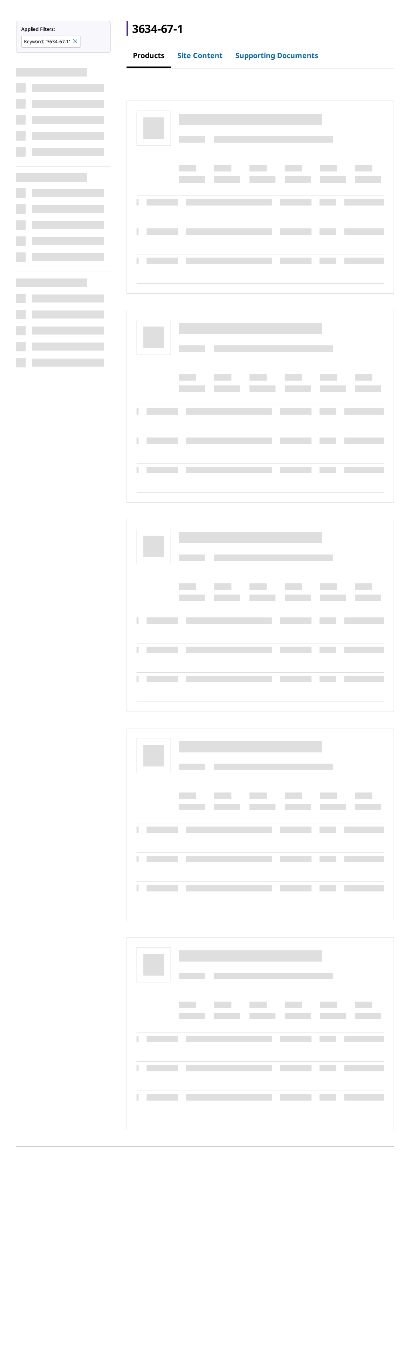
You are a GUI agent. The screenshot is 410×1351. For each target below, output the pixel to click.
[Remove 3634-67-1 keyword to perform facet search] (75, 41)
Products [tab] (149, 55)
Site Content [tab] (200, 55)
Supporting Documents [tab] (276, 55)
